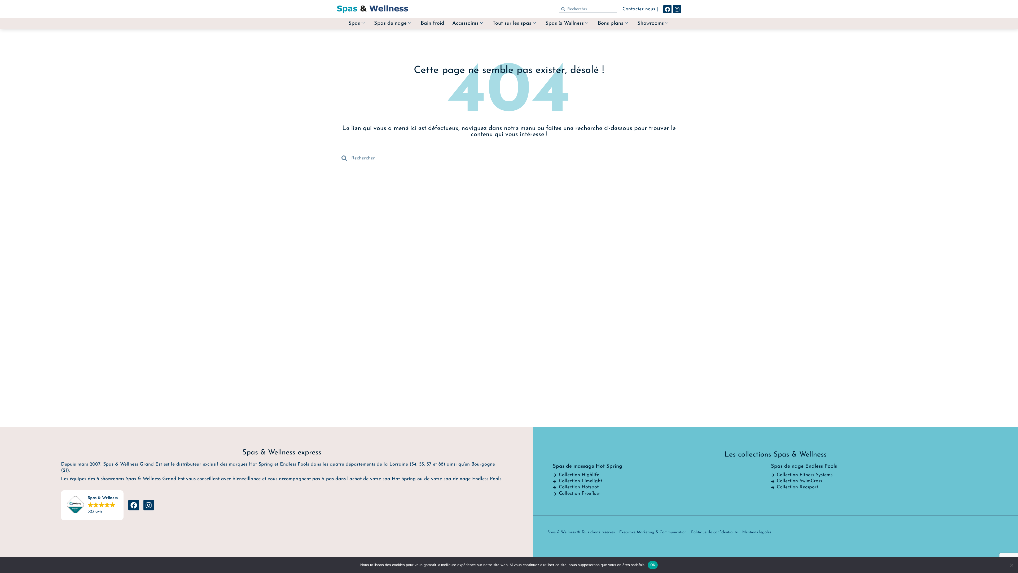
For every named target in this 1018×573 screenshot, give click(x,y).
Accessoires (465, 23)
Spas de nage (390, 23)
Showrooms (650, 23)
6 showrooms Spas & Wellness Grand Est (140, 479)
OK (652, 565)
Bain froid (432, 23)
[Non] (1011, 565)
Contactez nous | (640, 9)
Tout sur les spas (512, 23)
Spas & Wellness (564, 23)
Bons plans (610, 23)
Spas (354, 23)
